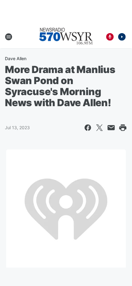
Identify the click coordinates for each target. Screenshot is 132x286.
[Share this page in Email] (111, 127)
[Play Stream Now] (122, 37)
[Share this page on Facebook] (87, 127)
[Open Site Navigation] (8, 37)
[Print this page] (122, 127)
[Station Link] (66, 37)
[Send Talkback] (110, 37)
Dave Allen (15, 58)
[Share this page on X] (99, 127)
